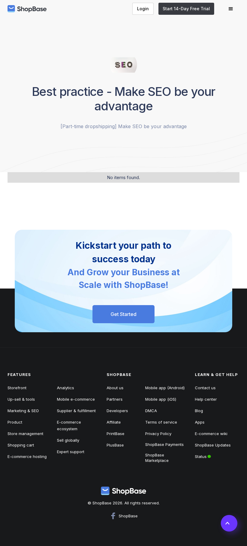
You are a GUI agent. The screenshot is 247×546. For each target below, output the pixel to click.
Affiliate (114, 422)
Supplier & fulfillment (76, 410)
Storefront (17, 387)
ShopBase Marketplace (157, 458)
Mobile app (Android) (165, 387)
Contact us (205, 387)
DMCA (151, 410)
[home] (27, 9)
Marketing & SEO (23, 410)
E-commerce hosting (27, 456)
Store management (25, 433)
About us (115, 387)
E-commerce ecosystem (69, 425)
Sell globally (68, 440)
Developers (117, 410)
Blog (199, 410)
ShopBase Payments (164, 444)
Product (15, 422)
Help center (206, 399)
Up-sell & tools (21, 399)
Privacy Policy (158, 433)
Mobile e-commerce (76, 399)
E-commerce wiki (211, 433)
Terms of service (161, 422)
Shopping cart (21, 445)
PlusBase (115, 445)
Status (211, 455)
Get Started (123, 314)
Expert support (70, 451)
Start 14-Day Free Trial (186, 8)
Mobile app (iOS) (160, 399)
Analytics (65, 387)
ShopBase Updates (213, 445)
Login (143, 8)
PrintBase (115, 433)
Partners (115, 399)
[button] (230, 8)
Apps (200, 422)
